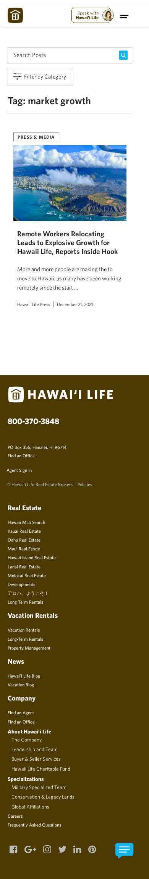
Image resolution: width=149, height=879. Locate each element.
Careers (15, 815)
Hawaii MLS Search (26, 522)
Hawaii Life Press (33, 304)
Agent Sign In (19, 470)
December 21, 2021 (75, 304)
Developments (21, 584)
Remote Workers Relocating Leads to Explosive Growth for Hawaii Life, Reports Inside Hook (67, 242)
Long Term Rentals (25, 601)
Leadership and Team (34, 749)
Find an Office (21, 455)
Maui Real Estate (24, 548)
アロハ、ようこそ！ (28, 593)
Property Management (29, 647)
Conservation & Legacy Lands (42, 797)
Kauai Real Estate (24, 531)
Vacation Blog (21, 684)
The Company (26, 740)
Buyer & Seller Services (36, 759)
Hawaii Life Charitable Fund (40, 769)
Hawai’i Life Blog (24, 675)
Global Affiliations (30, 807)
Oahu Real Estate (24, 539)
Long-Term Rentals (25, 639)
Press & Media (36, 136)
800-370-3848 (33, 421)
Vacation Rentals (24, 629)
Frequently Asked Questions (34, 824)
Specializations (26, 779)
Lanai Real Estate (24, 566)
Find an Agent (21, 712)
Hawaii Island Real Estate (32, 557)
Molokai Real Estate (27, 575)
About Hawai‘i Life (29, 731)
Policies (85, 484)
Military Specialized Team (38, 787)
